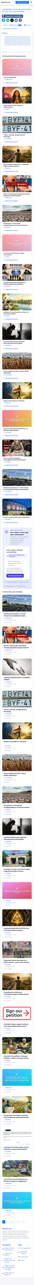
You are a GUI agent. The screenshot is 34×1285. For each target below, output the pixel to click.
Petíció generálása (16, 575)
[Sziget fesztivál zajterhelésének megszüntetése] (17, 100)
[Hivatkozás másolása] (20, 20)
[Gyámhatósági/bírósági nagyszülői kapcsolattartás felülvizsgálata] (17, 337)
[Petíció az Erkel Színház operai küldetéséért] (17, 511)
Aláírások (16, 25)
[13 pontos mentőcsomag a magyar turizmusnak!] (17, 248)
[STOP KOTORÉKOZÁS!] (17, 72)
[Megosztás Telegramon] (3, 20)
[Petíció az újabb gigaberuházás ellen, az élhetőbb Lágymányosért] (17, 424)
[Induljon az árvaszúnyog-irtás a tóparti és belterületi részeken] (17, 307)
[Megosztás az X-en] (12, 20)
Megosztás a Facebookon (14, 16)
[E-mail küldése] (16, 20)
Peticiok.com (5, 2)
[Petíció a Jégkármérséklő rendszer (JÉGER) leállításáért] (17, 366)
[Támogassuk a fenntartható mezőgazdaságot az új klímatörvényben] (17, 218)
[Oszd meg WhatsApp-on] (7, 20)
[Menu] (31, 2)
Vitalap (28, 25)
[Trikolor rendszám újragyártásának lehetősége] (17, 130)
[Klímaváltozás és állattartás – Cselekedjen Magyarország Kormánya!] (17, 159)
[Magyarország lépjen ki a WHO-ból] (17, 395)
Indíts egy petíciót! (22, 2)
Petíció (5, 25)
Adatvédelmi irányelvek (10, 28)
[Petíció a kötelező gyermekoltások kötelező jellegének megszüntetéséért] (17, 189)
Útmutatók (6, 1245)
